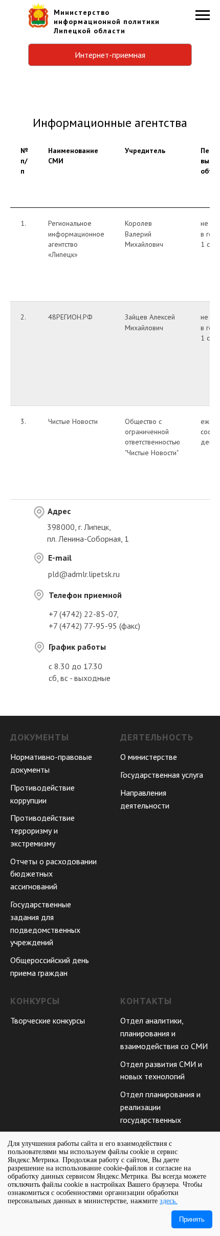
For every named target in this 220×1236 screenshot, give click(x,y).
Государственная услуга (161, 775)
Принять (192, 1219)
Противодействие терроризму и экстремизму (42, 830)
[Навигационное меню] (202, 15)
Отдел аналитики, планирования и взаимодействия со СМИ (164, 1033)
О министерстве (148, 757)
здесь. (169, 1201)
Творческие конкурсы (47, 1020)
